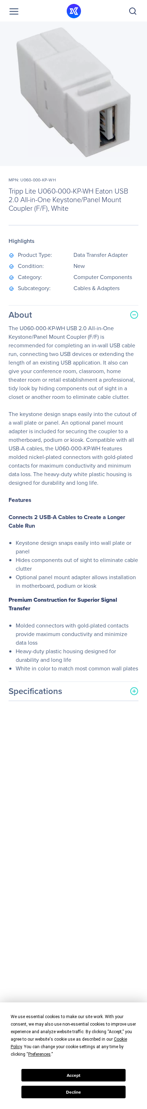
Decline (73, 1092)
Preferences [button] (39, 1054)
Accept (73, 1075)
